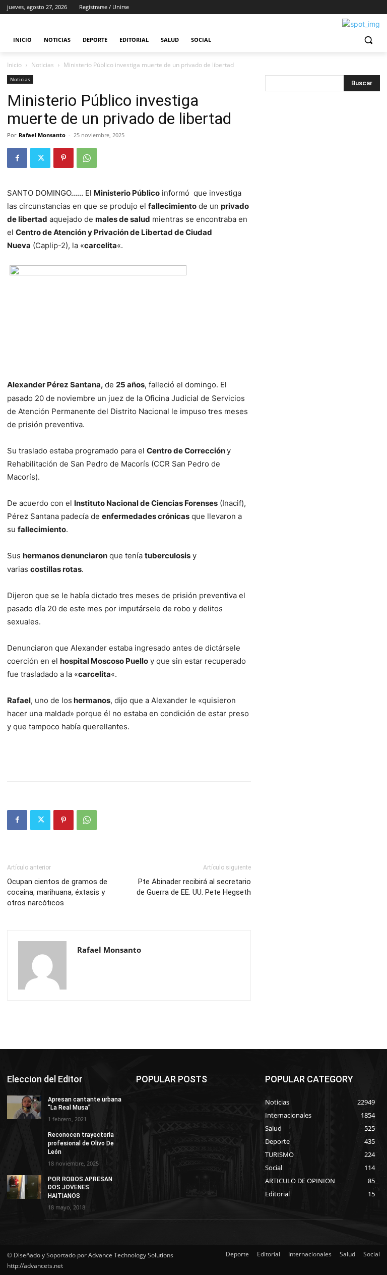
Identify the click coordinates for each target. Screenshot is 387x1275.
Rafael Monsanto (42, 135)
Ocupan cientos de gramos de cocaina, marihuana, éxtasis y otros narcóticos (57, 892)
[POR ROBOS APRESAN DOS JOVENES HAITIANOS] (24, 1187)
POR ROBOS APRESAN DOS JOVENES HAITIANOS (80, 1188)
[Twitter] (40, 158)
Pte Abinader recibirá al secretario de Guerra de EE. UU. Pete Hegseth (194, 887)
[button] (368, 40)
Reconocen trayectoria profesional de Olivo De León (81, 1143)
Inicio (14, 65)
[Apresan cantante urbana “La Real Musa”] (24, 1107)
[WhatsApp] (87, 158)
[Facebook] (17, 158)
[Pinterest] (63, 158)
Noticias (42, 65)
